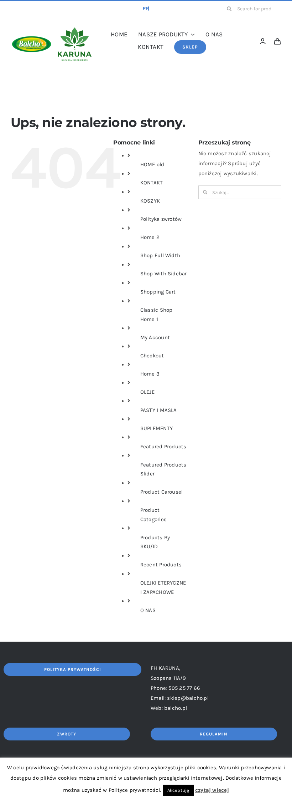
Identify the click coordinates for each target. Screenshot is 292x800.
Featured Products (163, 446)
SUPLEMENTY (156, 428)
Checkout (152, 355)
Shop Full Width (160, 255)
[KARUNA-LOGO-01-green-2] (75, 30)
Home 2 (150, 237)
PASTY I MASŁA (158, 410)
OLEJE (147, 392)
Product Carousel (161, 492)
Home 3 (150, 374)
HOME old (152, 164)
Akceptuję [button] (178, 790)
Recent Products (161, 564)
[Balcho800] (31, 25)
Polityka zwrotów (161, 219)
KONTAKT (151, 182)
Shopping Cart (158, 292)
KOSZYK (150, 201)
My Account (155, 337)
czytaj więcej (212, 790)
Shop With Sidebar (163, 273)
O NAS (148, 610)
